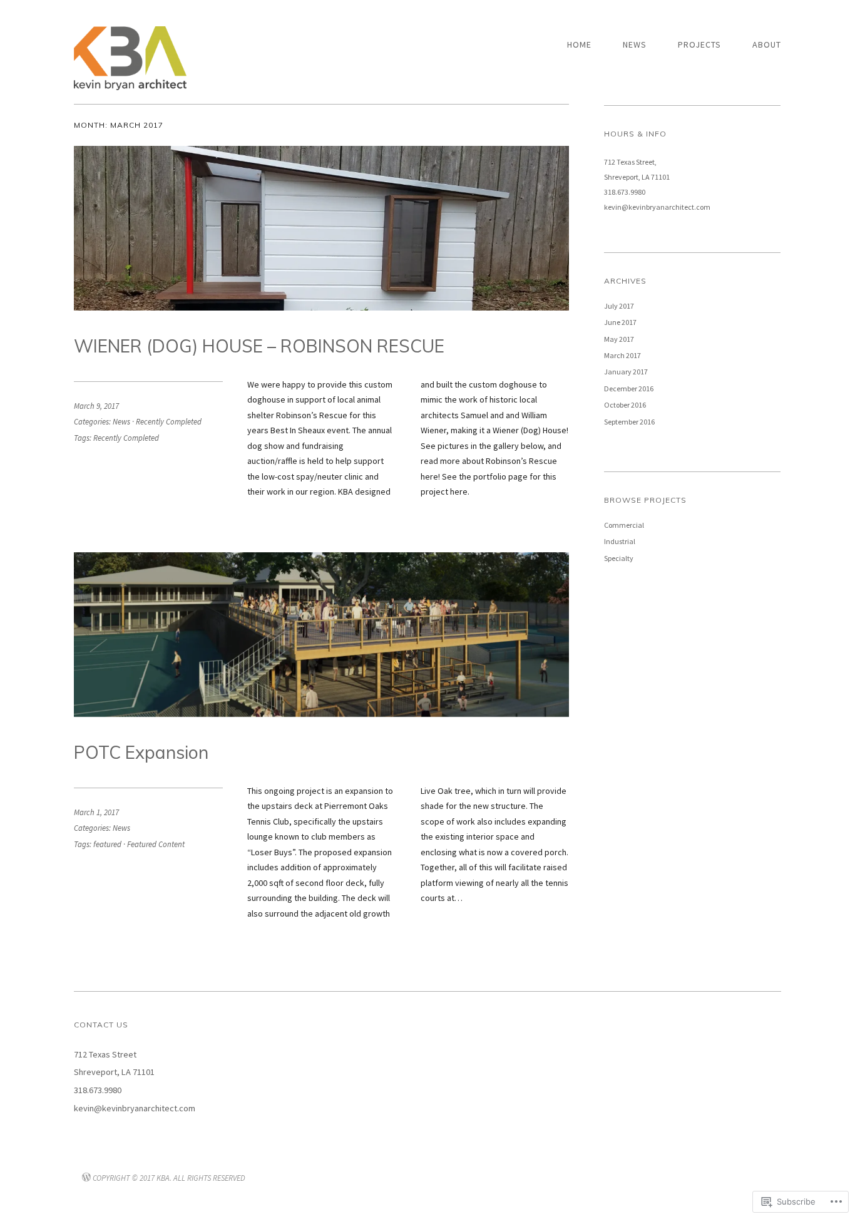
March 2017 (622, 355)
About (766, 44)
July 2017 (619, 306)
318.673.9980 (624, 192)
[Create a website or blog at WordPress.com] (86, 1178)
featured (107, 844)
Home (579, 44)
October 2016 (625, 404)
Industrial (619, 541)
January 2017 (626, 371)
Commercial (624, 525)
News (635, 44)
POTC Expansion (141, 752)
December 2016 (628, 388)
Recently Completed (169, 421)
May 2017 (619, 339)
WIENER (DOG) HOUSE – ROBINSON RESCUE (259, 346)
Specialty (618, 558)
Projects (699, 44)
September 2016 (629, 421)
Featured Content (156, 844)
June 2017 (620, 322)
